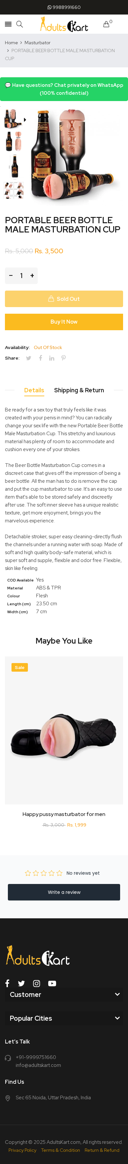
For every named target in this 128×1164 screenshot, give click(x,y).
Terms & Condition (60, 1150)
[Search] (19, 24)
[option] (16, 120)
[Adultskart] (64, 24)
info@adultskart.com (38, 1065)
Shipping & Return (79, 390)
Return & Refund (102, 1150)
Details (34, 390)
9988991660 (66, 7)
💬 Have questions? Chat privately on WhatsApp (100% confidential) (64, 89)
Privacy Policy (22, 1150)
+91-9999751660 (36, 1057)
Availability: (17, 347)
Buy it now (64, 321)
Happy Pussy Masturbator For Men (64, 814)
